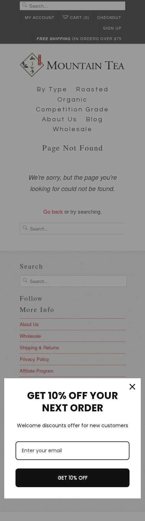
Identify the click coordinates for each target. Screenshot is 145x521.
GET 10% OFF (73, 477)
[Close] (132, 386)
